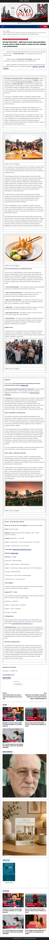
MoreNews (26, 938)
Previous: (12, 695)
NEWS (17, 39)
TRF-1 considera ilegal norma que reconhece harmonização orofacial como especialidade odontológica (13, 745)
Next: (35, 695)
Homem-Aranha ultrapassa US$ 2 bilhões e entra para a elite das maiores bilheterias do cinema (35, 724)
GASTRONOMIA (11, 39)
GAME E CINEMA (30, 717)
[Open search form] (38, 26)
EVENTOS (5, 39)
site (27, 597)
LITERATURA (29, 925)
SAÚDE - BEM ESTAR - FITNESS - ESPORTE (11, 719)
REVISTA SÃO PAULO (23, 39)
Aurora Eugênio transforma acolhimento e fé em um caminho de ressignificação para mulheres (35, 931)
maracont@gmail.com (8, 674)
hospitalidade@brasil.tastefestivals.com (22, 623)
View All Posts (18, 684)
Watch (45, 26)
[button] (2, 26)
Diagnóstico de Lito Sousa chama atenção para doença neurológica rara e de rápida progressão (12, 724)
